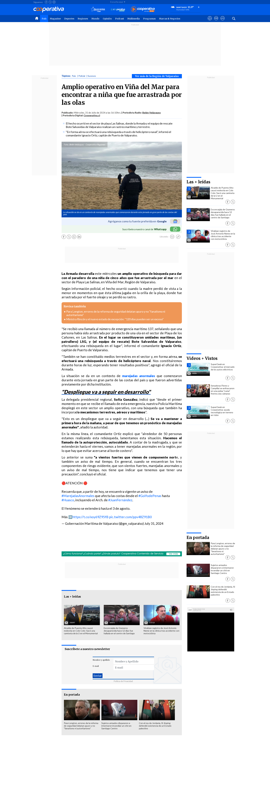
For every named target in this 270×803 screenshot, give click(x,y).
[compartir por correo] (172, 237)
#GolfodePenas (149, 496)
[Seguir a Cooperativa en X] (50, 2)
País (44, 18)
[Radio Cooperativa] (143, 9)
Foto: (66, 144)
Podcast (119, 18)
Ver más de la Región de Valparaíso (157, 76)
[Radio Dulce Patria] (97, 9)
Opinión (107, 18)
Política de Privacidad (123, 681)
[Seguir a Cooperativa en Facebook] (46, 2)
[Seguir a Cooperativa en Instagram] (54, 2)
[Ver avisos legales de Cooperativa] (210, 21)
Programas (149, 18)
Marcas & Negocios (169, 18)
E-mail (96, 666)
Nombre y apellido (101, 660)
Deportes (69, 18)
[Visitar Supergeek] (222, 21)
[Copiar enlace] (178, 237)
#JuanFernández (120, 500)
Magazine (55, 18)
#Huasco (68, 500)
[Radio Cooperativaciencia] (117, 9)
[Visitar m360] (216, 21)
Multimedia (133, 18)
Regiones (83, 18)
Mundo (95, 18)
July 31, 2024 (153, 523)
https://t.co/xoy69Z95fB (90, 517)
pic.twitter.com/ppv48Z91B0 (130, 517)
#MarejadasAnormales (78, 496)
